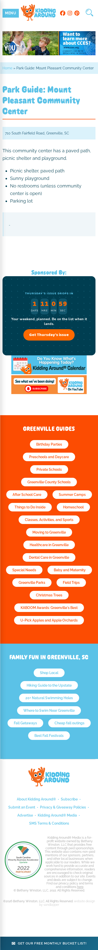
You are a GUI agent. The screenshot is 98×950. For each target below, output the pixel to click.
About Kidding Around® (36, 799)
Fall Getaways (25, 723)
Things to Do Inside (30, 507)
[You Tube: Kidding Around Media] (49, 392)
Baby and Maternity (70, 570)
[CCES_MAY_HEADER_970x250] (49, 54)
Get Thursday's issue (49, 335)
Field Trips (71, 583)
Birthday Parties (49, 444)
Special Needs (24, 570)
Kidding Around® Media (57, 815)
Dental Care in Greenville (49, 557)
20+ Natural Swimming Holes (49, 698)
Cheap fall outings (69, 723)
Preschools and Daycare (49, 457)
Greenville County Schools (49, 482)
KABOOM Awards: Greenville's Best (49, 608)
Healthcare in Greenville (49, 545)
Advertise (25, 815)
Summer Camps (72, 495)
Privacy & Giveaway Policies (63, 807)
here (80, 887)
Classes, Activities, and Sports (49, 520)
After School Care (27, 495)
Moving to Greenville (49, 532)
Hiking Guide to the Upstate (49, 685)
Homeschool (73, 507)
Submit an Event (21, 807)
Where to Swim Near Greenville (49, 710)
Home (7, 68)
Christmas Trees (49, 595)
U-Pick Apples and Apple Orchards (49, 620)
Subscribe (69, 799)
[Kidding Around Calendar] (49, 372)
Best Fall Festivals (49, 736)
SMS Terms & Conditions (49, 823)
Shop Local (49, 673)
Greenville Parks (32, 583)
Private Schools (49, 469)
